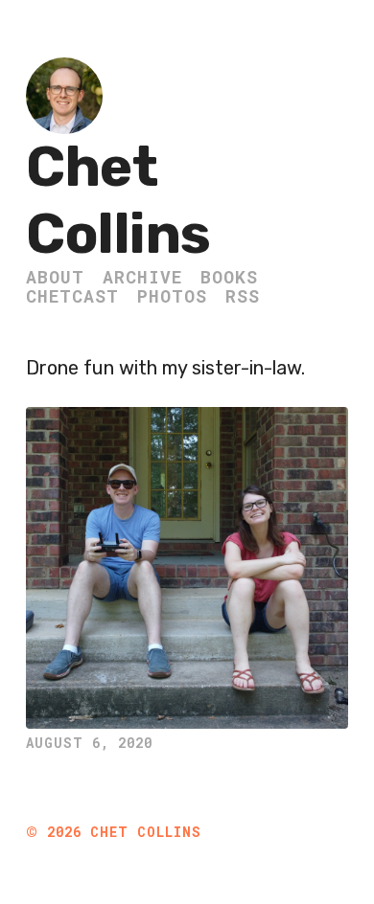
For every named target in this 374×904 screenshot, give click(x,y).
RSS (242, 295)
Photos (172, 295)
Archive (142, 276)
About (55, 276)
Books (229, 276)
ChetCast (72, 295)
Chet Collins (118, 200)
